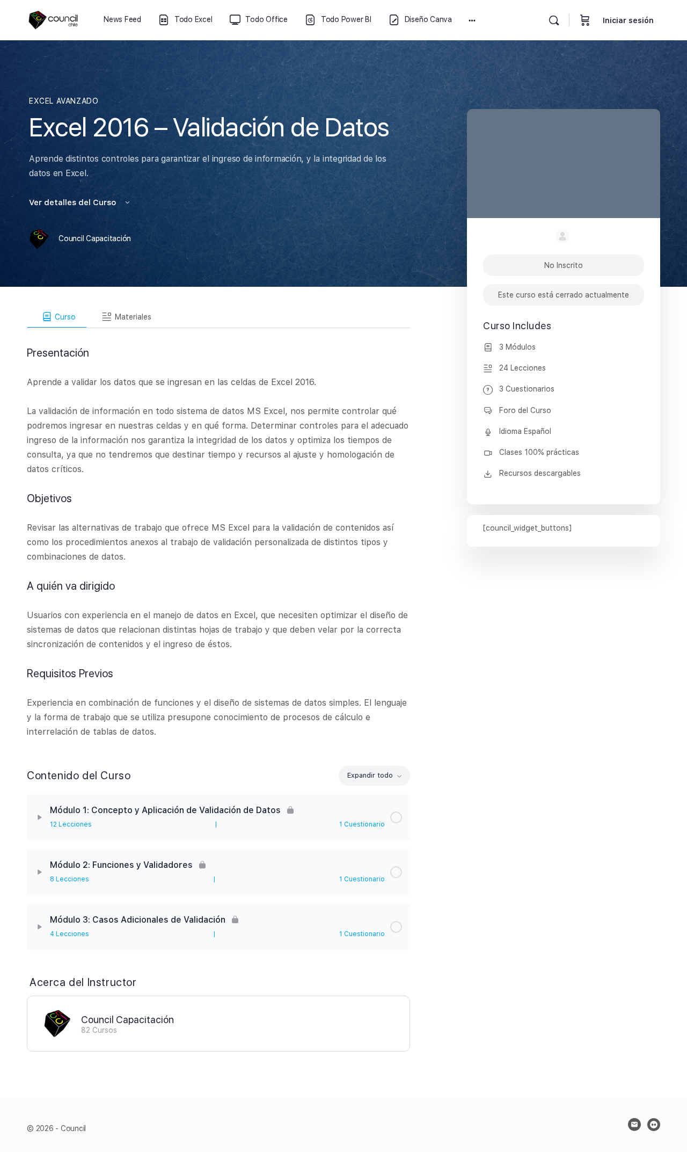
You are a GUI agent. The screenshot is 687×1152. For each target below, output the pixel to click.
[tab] (57, 317)
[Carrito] (585, 20)
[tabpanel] (218, 533)
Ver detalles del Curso (73, 202)
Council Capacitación (127, 1019)
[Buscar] (554, 20)
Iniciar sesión (628, 20)
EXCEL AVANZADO (64, 101)
